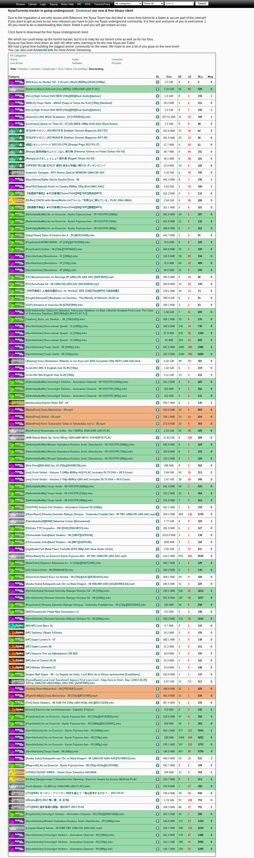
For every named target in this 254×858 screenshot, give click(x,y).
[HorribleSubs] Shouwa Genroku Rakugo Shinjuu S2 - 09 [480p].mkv (67, 618)
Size (60, 68)
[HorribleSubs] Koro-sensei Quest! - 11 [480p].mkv (56, 340)
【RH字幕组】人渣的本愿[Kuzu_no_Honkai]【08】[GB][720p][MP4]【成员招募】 (73, 290)
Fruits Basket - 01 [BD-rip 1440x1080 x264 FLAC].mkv (58, 786)
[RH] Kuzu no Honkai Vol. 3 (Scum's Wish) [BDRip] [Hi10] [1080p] (65, 82)
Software (77, 63)
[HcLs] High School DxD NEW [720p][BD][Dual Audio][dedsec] (63, 96)
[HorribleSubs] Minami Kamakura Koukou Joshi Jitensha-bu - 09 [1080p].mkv (73, 821)
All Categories (18, 55)
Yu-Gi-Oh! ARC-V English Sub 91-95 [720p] (52, 368)
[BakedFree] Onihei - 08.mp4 (43, 416)
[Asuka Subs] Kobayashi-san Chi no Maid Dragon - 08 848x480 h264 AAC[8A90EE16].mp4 (80, 583)
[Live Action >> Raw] (17, 172)
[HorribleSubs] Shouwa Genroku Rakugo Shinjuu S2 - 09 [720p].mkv (67, 590)
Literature (117, 59)
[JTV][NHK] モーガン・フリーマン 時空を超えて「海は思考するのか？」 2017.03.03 (75, 793)
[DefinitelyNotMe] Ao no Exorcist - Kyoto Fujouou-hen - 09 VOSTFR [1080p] (71, 214)
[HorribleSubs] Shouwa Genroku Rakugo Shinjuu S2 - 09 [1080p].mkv (68, 597)
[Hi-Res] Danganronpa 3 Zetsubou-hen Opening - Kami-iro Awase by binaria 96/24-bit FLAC (81, 779)
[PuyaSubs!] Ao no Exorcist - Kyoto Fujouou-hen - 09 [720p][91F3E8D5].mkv (72, 716)
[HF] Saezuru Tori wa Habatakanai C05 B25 (52, 653)
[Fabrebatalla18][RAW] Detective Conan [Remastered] (58, 521)
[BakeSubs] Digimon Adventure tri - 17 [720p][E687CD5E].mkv (63, 563)
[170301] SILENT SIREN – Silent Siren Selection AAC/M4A (61, 772)
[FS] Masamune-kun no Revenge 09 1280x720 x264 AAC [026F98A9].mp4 (70, 277)
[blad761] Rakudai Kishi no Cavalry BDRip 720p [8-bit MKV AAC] (65, 186)
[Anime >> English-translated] (17, 81)
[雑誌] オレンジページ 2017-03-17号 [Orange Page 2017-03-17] (62, 144)
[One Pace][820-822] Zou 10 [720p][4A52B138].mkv (56, 465)
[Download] (157, 81)
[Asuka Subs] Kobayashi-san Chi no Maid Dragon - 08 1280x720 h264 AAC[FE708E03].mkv (81, 758)
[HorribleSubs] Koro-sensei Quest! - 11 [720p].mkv (56, 333)
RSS (87, 4)
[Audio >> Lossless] (17, 200)
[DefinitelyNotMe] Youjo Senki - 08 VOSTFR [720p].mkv (59, 493)
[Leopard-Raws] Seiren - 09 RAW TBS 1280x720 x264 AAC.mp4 (64, 828)
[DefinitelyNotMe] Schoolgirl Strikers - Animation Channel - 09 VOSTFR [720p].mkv (76, 388)
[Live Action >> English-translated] (17, 402)
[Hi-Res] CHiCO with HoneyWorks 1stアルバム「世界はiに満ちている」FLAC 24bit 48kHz (79, 200)
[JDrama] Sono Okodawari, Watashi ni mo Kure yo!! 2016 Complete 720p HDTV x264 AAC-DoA (83, 361)
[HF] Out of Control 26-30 (41, 660)
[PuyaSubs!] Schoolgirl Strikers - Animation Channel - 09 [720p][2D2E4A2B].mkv (75, 814)
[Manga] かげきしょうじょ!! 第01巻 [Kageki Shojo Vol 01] (60, 158)
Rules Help (67, 4)
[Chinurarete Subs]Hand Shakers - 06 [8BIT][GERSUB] (58, 542)
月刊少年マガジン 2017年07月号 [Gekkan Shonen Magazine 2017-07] (66, 130)
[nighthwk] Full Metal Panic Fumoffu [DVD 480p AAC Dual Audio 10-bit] (69, 549)
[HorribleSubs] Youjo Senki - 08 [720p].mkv (52, 354)
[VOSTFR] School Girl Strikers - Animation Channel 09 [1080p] (64, 507)
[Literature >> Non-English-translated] (17, 632)
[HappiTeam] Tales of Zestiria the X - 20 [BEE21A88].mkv (60, 235)
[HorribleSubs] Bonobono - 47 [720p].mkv (51, 263)
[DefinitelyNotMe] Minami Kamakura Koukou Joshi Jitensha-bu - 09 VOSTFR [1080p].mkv (80, 444)
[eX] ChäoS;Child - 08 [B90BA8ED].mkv (49, 569)
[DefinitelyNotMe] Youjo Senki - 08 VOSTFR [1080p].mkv (60, 486)
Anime (13, 59)
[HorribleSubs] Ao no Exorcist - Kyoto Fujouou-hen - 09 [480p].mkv (67, 744)
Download (83, 10)
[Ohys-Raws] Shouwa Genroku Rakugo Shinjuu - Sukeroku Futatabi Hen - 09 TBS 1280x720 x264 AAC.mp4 (91, 514)
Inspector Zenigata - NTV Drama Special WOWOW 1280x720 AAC (65, 172)
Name (68, 68)
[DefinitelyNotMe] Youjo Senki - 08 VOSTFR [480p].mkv (59, 500)
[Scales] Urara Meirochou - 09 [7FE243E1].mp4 (54, 688)
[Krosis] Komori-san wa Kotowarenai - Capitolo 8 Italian (60, 709)
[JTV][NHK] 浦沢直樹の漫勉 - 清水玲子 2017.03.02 (55, 806)
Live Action (16, 63)
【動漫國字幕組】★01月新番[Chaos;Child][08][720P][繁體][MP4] (64, 207)
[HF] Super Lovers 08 (38, 646)
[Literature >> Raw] (17, 130)
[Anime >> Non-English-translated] (17, 193)
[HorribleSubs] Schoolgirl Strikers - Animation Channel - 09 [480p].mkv (69, 848)
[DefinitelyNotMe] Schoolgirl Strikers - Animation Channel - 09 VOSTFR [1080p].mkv (77, 381)
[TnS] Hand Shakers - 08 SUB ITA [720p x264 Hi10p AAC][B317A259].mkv (70, 702)
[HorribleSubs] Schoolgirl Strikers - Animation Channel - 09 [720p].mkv (69, 841)
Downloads (49, 68)
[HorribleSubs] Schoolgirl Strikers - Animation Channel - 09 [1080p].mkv (70, 835)
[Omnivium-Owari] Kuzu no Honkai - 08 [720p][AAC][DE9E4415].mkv (67, 576)
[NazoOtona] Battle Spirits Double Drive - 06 (52, 179)
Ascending (80, 68)
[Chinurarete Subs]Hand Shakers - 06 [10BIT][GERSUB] (59, 535)
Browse (20, 4)
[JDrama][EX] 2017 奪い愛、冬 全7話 (47, 800)
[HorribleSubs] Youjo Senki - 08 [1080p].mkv (53, 347)
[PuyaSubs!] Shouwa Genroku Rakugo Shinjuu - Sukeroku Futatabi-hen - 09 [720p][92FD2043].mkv (86, 604)
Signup (54, 4)
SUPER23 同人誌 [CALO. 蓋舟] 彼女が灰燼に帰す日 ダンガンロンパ (65, 165)
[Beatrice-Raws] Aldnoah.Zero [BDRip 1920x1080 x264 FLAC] (62, 89)
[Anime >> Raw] (17, 88)
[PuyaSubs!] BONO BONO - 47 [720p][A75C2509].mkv (58, 242)
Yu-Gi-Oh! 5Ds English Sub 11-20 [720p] (50, 374)
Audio (75, 59)
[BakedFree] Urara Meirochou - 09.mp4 (49, 409)
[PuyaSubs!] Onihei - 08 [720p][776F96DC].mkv (54, 249)
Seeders (23, 68)
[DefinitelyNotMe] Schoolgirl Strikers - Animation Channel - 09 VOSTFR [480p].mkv (76, 395)
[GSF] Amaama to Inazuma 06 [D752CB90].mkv (54, 304)
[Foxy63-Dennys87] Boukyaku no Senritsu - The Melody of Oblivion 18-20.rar (72, 297)
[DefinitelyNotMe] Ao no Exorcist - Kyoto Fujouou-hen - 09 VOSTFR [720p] (71, 221)
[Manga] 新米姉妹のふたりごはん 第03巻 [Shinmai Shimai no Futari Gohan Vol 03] (75, 151)
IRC (79, 4)
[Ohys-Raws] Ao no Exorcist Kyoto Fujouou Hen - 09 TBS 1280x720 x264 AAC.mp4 (76, 556)
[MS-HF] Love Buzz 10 (39, 625)
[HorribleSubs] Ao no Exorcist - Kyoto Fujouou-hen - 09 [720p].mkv (67, 737)
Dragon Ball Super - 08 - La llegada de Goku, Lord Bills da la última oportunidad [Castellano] (83, 674)
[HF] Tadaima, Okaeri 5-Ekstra (44, 632)
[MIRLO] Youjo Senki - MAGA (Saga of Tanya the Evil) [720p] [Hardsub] (69, 102)
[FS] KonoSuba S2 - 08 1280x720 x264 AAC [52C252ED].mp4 (62, 284)
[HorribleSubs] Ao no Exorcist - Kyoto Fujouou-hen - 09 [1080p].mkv (67, 730)
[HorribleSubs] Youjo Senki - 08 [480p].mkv (52, 751)
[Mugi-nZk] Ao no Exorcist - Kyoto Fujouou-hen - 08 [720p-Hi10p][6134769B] (72, 765)
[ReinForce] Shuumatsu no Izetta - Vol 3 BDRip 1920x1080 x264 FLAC (68, 430)
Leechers (35, 68)
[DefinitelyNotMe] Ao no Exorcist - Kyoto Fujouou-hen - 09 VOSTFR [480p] (71, 228)
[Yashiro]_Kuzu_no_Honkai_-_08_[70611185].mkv (55, 319)
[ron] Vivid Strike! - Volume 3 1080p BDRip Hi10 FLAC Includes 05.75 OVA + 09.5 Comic (79, 472)
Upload (32, 4)
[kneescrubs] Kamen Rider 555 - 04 (47, 402)
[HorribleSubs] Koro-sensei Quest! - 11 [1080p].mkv (57, 326)
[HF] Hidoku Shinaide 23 (40, 667)
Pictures (116, 63)
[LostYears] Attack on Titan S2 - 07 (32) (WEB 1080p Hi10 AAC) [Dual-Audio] (71, 123)
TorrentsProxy (102, 4)
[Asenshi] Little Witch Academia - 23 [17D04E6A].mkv (58, 116)
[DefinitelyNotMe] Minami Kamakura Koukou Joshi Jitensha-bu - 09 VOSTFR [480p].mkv (79, 458)
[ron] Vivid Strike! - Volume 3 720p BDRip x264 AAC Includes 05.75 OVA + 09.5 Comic (78, 479)
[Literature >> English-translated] (17, 625)
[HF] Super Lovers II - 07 (40, 639)
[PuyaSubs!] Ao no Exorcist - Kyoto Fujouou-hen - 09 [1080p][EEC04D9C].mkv (73, 723)
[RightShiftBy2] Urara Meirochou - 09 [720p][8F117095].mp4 (61, 695)
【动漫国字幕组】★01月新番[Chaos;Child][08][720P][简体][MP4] (64, 193)
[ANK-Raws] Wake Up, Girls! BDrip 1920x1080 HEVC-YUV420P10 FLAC (68, 437)
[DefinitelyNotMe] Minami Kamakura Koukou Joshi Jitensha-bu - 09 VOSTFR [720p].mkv (79, 451)
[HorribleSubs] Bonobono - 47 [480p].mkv (51, 270)
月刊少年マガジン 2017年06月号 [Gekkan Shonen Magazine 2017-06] (66, 137)
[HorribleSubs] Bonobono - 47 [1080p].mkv (52, 256)
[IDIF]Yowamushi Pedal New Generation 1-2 (52, 611)
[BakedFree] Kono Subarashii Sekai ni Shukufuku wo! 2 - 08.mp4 (65, 423)
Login (43, 4)
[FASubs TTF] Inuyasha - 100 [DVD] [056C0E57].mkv (57, 528)
